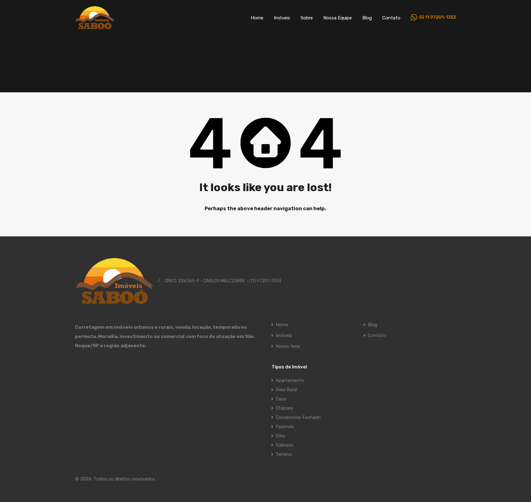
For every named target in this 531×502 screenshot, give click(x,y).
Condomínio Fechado (298, 417)
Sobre (307, 18)
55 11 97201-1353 (437, 17)
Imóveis (282, 18)
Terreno (284, 454)
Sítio (280, 436)
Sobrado (284, 445)
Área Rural (286, 389)
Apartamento (290, 380)
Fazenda (285, 426)
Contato (391, 18)
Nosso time (288, 346)
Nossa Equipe (337, 18)
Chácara (284, 408)
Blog (367, 18)
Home (257, 18)
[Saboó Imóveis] (94, 26)
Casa (281, 399)
